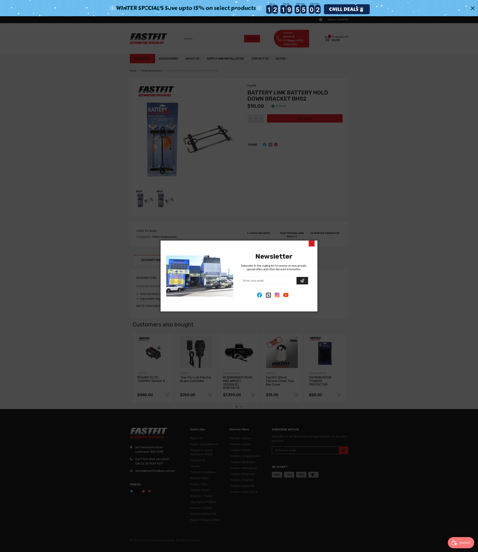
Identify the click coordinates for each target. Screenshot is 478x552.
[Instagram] (277, 295)
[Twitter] (268, 295)
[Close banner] (472, 8)
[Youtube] (286, 295)
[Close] (312, 244)
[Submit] (302, 280)
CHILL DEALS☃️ (347, 9)
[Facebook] (259, 295)
